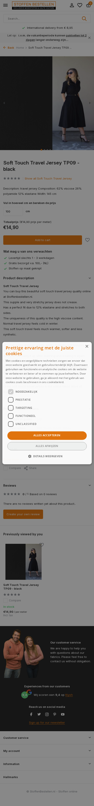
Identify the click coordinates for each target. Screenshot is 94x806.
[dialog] (47, 403)
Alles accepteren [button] (46, 435)
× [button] (86, 346)
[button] (47, 456)
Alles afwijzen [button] (47, 446)
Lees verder (72, 382)
